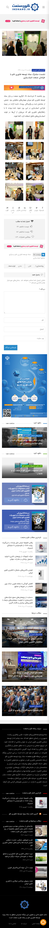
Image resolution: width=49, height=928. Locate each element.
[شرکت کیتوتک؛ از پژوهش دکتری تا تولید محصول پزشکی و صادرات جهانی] (41, 561)
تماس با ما (12, 923)
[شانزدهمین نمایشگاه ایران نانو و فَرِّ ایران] (24, 701)
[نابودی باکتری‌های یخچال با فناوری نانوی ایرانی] (41, 574)
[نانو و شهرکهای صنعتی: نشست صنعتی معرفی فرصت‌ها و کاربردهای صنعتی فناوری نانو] (41, 844)
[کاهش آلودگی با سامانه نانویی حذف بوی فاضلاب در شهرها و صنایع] (41, 588)
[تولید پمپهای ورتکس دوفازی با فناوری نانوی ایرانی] (41, 885)
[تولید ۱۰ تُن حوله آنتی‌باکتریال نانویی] (41, 872)
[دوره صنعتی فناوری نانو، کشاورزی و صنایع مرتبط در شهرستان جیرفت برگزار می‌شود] (41, 858)
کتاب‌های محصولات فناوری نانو (32, 466)
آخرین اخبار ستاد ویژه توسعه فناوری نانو (23, 814)
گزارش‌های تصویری (38, 70)
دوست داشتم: (23, 226)
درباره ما (24, 923)
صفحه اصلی (36, 923)
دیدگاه (42, 289)
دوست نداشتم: (22, 232)
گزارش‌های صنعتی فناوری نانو (32, 435)
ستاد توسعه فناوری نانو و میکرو (20, 254)
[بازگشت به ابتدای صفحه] (2, 925)
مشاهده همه (10, 423)
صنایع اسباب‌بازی (39, 258)
